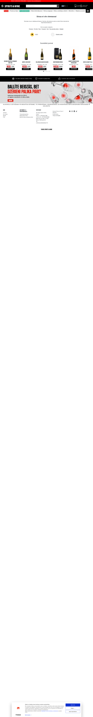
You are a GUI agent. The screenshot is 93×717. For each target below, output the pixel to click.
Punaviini (44, 29)
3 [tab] (46, 71)
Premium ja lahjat (14, 10)
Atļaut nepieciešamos (73, 711)
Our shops (5, 114)
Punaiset (6, 10)
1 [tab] (43, 71)
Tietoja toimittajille (56, 115)
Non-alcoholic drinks (54, 29)
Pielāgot (72, 708)
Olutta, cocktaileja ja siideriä (60, 10)
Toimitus (5, 112)
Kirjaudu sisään (85, 5)
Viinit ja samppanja (48, 10)
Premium (31, 29)
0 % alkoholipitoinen (24, 10)
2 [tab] (44, 71)
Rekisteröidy (85, 6)
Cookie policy (55, 114)
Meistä (4, 115)
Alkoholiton (71, 10)
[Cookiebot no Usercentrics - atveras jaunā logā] (18, 715)
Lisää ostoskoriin (10, 68)
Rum (40, 29)
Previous (2, 58)
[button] (66, 6)
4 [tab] (48, 71)
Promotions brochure (78, 6)
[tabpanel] (10, 58)
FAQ (4, 117)
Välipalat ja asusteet (80, 10)
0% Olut (36, 29)
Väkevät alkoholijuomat (36, 10)
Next (91, 58)
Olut (48, 29)
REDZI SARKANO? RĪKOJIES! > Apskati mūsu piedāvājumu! (18, 1)
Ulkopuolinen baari (24, 115)
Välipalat (61, 29)
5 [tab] (49, 71)
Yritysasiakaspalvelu (24, 114)
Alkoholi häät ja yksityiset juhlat (26, 117)
